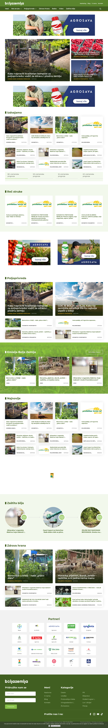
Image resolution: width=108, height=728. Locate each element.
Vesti (7, 9)
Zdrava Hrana (44, 9)
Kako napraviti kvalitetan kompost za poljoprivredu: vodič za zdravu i (15, 137)
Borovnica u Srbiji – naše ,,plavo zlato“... (35, 320)
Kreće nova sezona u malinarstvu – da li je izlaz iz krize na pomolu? (86, 53)
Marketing (83, 3)
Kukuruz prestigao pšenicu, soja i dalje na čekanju (15, 215)
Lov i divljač (87, 703)
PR (84, 692)
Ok (49, 726)
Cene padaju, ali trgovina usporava (90, 136)
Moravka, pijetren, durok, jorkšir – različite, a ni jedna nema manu (77, 576)
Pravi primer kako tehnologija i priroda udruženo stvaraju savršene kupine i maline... (87, 600)
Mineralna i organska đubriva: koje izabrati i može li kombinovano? (86, 379)
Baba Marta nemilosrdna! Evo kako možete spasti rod (85, 75)
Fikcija (85, 706)
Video (61, 9)
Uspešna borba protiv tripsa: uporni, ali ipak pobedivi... (90, 151)
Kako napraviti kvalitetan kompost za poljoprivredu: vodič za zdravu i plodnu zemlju (34, 75)
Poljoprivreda (29, 9)
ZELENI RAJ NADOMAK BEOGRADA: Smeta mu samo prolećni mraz (91, 532)
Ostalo (63, 692)
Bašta (54, 9)
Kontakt (100, 3)
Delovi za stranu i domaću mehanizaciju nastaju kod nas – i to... (25, 163)
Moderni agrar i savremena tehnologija (91, 699)
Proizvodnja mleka (68, 699)
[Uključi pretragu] (100, 8)
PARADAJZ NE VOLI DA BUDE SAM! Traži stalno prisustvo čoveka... (35, 600)
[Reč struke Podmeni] (21, 9)
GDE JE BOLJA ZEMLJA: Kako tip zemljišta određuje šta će (40, 136)
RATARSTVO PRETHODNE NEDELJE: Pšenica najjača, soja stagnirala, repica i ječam (66, 216)
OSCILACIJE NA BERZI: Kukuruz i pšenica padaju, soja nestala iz (91, 216)
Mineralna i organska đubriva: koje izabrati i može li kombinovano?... (58, 151)
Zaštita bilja (70, 9)
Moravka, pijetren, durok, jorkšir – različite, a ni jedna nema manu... (25, 151)
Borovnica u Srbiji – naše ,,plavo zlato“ (64, 136)
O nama (94, 3)
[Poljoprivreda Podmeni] (35, 9)
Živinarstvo (65, 706)
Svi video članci (94, 352)
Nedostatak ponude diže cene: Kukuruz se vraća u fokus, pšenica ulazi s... (58, 163)
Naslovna (47, 692)
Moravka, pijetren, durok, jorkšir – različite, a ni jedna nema (53, 379)
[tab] (16, 175)
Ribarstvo (86, 696)
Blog (89, 3)
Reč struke (15, 9)
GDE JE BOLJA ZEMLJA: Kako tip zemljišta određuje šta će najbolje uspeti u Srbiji (77, 308)
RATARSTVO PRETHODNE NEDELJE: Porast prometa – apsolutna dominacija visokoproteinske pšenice (40, 217)
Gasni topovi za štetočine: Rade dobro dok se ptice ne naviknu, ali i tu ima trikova (53, 533)
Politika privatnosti (55, 726)
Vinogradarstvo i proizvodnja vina (67, 703)
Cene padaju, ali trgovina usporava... (84, 320)
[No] (106, 725)
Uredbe (63, 696)
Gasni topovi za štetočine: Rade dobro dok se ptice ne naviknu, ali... (92, 163)
